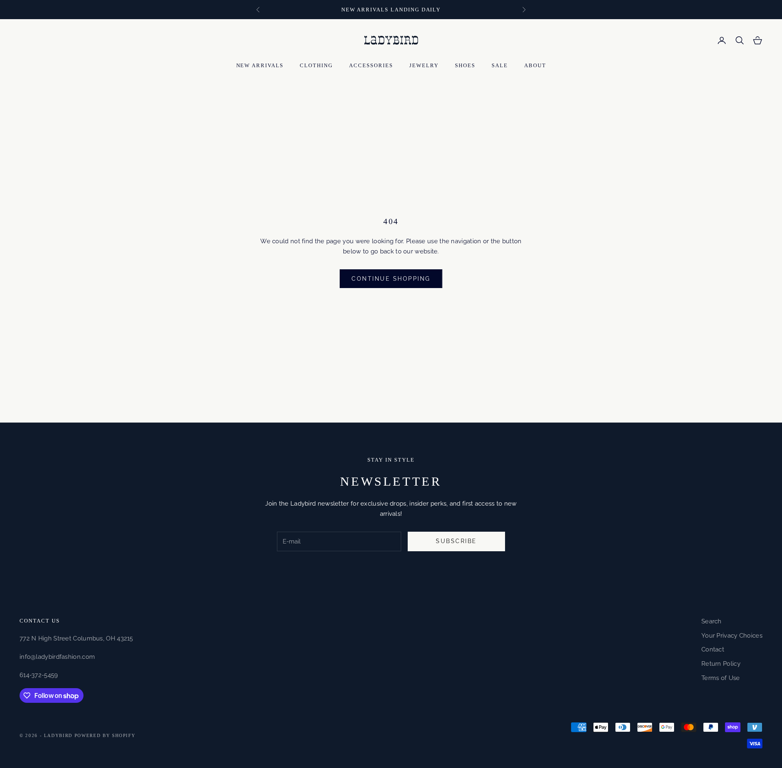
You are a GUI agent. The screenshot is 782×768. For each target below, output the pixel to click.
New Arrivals (260, 65)
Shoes (465, 65)
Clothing (316, 65)
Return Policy (720, 663)
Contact (712, 649)
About (535, 65)
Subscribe (456, 541)
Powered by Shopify (105, 735)
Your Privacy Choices (731, 635)
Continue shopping (391, 278)
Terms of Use (720, 678)
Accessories (371, 65)
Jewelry (424, 65)
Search (711, 621)
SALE (500, 65)
